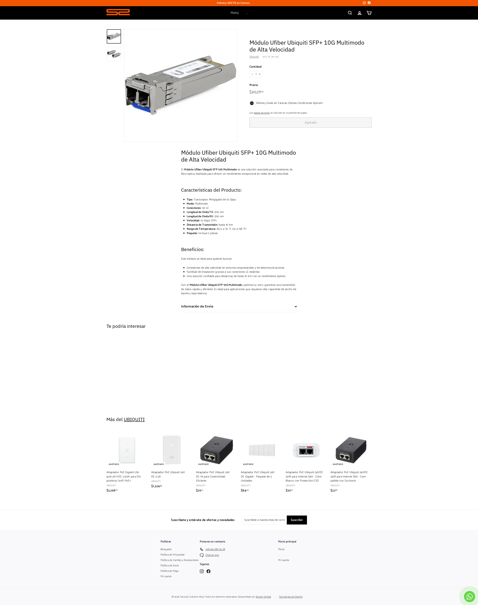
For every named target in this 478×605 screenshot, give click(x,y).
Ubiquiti (254, 56)
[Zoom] (180, 85)
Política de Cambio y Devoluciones (179, 560)
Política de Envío (170, 566)
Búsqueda (166, 549)
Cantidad (255, 67)
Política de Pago (170, 571)
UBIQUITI (134, 419)
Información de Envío (197, 306)
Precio (253, 85)
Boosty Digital (263, 597)
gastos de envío (262, 113)
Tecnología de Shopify (291, 597)
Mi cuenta (166, 576)
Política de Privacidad (172, 555)
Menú (235, 13)
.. (246, 13)
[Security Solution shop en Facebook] (208, 571)
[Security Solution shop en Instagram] (202, 571)
